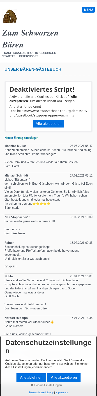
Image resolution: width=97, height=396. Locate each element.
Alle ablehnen (31, 377)
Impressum (61, 392)
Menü (88, 9)
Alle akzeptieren (49, 123)
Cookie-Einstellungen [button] (47, 385)
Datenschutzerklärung (41, 392)
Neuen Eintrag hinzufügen (21, 137)
